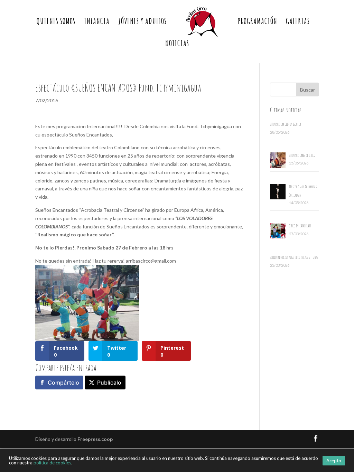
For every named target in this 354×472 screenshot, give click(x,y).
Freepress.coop (95, 439)
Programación (257, 22)
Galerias (298, 22)
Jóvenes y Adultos (142, 22)
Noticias (177, 44)
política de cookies (52, 462)
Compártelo (63, 382)
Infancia (97, 22)
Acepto (333, 460)
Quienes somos (56, 22)
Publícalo (109, 382)
